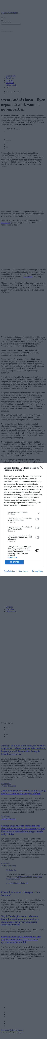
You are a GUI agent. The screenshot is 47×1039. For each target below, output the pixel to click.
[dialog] (23, 519)
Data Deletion (9, 571)
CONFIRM (14, 562)
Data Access (23, 571)
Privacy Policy (37, 571)
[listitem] (23, 513)
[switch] (37, 519)
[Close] (42, 468)
